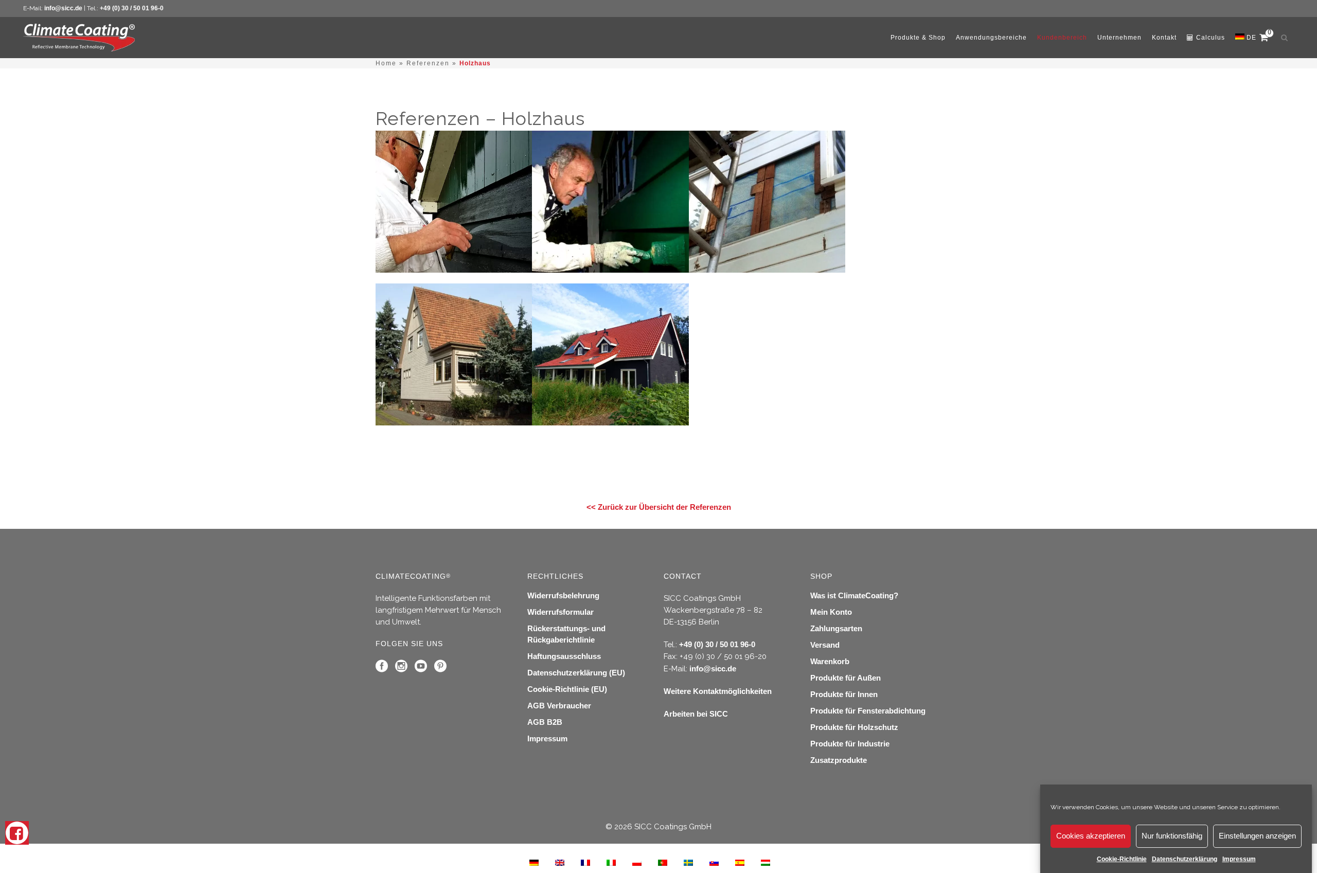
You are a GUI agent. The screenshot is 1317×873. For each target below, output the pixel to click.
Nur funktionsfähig (1172, 836)
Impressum (1239, 859)
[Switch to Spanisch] (740, 862)
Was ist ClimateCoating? (854, 595)
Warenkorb (829, 661)
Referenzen (428, 63)
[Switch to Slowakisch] (714, 862)
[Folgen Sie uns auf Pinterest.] (440, 668)
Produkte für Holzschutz (854, 727)
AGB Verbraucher (559, 705)
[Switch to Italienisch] (611, 862)
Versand (825, 644)
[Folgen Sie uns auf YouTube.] (421, 668)
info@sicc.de (63, 8)
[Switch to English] (560, 862)
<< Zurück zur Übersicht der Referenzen (658, 507)
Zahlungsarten (836, 628)
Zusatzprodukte (838, 760)
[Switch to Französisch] (585, 862)
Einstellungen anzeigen (1257, 836)
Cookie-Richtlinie (1122, 859)
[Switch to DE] (534, 862)
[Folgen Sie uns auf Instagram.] (401, 668)
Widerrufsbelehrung (563, 595)
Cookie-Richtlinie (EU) (567, 689)
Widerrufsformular (560, 612)
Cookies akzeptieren (1090, 836)
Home (386, 63)
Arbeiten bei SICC (696, 713)
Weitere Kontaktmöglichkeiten (718, 691)
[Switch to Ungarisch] (766, 862)
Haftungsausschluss (564, 656)
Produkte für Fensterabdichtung (868, 710)
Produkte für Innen (844, 694)
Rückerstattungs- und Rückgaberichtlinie (566, 634)
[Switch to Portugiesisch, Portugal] (663, 862)
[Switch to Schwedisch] (688, 862)
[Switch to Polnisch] (637, 862)
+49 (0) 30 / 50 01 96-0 (132, 8)
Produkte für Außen (845, 677)
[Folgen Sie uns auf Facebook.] (382, 668)
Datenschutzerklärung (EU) (576, 672)
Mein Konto (831, 612)
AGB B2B (544, 722)
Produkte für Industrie (849, 743)
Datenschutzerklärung (1184, 859)
